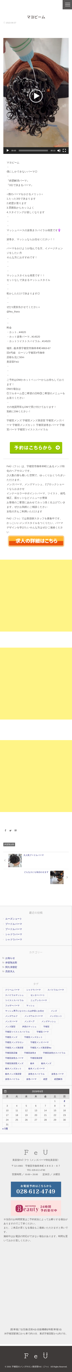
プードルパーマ (13, 924)
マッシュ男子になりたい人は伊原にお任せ (24, 1011)
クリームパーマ (12, 990)
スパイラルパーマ (56, 990)
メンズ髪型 (10, 1026)
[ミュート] (59, 150)
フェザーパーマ (12, 1005)
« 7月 (5, 1128)
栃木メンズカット (13, 1068)
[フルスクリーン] (64, 150)
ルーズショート (13, 918)
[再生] (7, 150)
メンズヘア (29, 1021)
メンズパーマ (11, 1021)
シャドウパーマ (13, 934)
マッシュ (30, 1005)
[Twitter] (11, 830)
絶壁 (45, 1079)
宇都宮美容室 (36, 1058)
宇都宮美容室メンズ (14, 1063)
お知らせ (10, 958)
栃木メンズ (46, 1063)
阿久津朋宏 (11, 967)
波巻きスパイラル (36, 1074)
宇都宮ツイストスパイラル (17, 1032)
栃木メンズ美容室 (13, 1074)
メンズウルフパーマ (33, 1016)
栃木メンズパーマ (36, 1068)
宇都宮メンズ (11, 1037)
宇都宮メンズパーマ (39, 1042)
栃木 (32, 1063)
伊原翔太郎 (9, 844)
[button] (36, 96)
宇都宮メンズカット (33, 1037)
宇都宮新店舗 (11, 1053)
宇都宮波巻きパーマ (14, 1058)
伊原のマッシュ (29, 1026)
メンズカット (56, 1016)
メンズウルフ (11, 1016)
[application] (36, 96)
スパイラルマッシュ (14, 995)
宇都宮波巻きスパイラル (54, 1053)
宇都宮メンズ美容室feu (40, 1048)
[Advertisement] (36, 596)
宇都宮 (46, 1026)
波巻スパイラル (12, 1079)
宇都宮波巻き (30, 1053)
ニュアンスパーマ (38, 1000)
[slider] (33, 150)
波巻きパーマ (57, 1074)
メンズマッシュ (49, 1021)
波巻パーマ (31, 1079)
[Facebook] (5, 830)
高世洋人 (10, 971)
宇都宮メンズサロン (14, 1042)
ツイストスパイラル (14, 1000)
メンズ (54, 1011)
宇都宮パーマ (43, 1032)
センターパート (37, 995)
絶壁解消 (58, 1079)
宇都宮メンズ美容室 (14, 1048)
